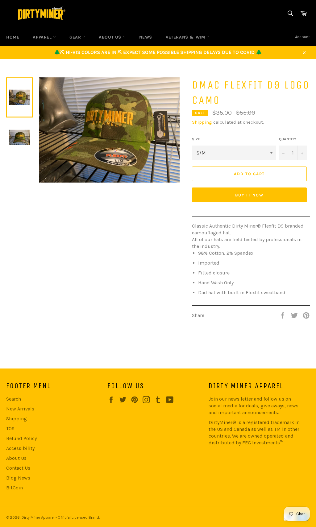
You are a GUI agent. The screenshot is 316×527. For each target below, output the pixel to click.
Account (302, 37)
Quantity (287, 139)
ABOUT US (111, 37)
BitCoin (14, 488)
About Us (16, 458)
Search (13, 399)
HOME (12, 37)
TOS (10, 428)
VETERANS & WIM (186, 37)
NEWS (145, 37)
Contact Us (18, 468)
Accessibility (20, 448)
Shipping (202, 122)
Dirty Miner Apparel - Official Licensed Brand (60, 517)
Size (196, 139)
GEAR (75, 37)
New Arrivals (20, 409)
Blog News (18, 478)
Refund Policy (21, 438)
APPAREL (43, 37)
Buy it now (249, 195)
